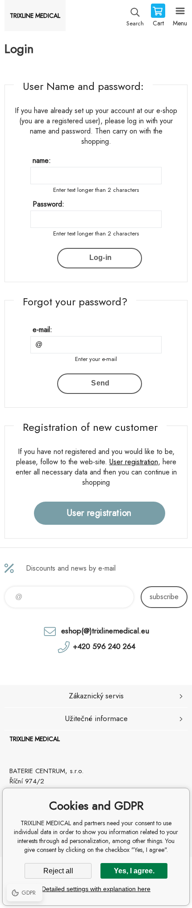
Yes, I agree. (134, 871)
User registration (133, 462)
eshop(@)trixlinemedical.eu (105, 630)
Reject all (58, 871)
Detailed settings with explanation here (96, 888)
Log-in (100, 257)
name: (42, 160)
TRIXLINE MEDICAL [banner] (35, 15)
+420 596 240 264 (104, 646)
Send (100, 383)
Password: (48, 204)
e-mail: (42, 329)
